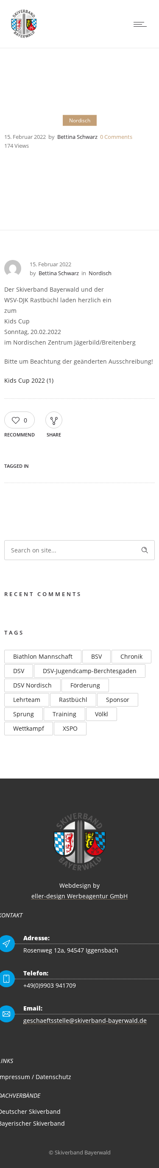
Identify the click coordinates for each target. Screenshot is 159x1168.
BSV (96, 656)
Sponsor (117, 700)
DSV (18, 671)
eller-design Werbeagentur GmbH (79, 896)
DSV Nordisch (32, 685)
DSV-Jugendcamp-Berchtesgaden (90, 671)
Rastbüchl (73, 700)
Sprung (23, 714)
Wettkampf (28, 728)
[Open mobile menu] (142, 24)
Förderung (85, 685)
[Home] (23, 37)
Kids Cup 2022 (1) (28, 380)
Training (64, 714)
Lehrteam (26, 700)
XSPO (70, 728)
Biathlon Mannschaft (43, 656)
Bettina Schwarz (77, 136)
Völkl (101, 714)
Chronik (131, 656)
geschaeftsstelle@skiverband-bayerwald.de (85, 1020)
